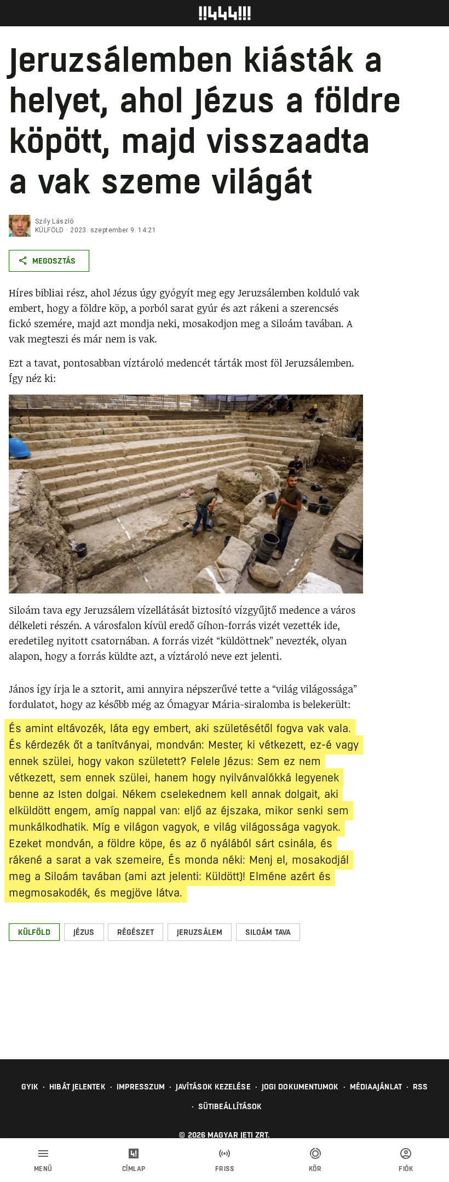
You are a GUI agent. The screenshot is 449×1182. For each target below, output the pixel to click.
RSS (420, 1086)
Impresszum (141, 1086)
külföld (49, 230)
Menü (43, 1169)
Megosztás (54, 260)
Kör (315, 1169)
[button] (34, 932)
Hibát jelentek (77, 1086)
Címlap (134, 1169)
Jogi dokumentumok (300, 1086)
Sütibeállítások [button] (230, 1106)
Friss (224, 1169)
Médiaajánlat (376, 1086)
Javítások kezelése (213, 1086)
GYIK (29, 1086)
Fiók (406, 1169)
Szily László (54, 221)
